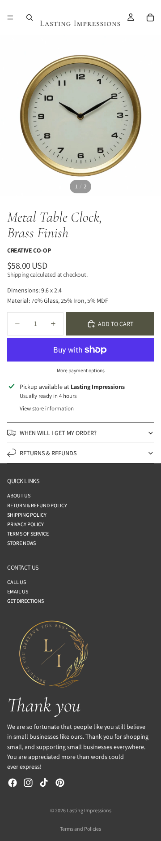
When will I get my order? (58, 433)
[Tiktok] (43, 782)
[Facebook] (12, 782)
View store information (47, 408)
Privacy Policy (25, 524)
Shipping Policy (27, 514)
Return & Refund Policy (37, 505)
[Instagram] (28, 782)
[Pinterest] (60, 782)
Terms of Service (28, 533)
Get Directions (25, 600)
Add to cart (115, 324)
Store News (21, 543)
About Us (18, 495)
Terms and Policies (80, 828)
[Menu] (10, 17)
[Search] (29, 17)
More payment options (81, 370)
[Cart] (150, 17)
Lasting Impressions (89, 810)
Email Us (17, 591)
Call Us (16, 582)
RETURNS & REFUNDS (48, 453)
